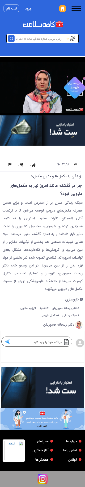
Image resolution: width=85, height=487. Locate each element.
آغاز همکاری (41, 450)
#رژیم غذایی (28, 308)
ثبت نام (11, 8)
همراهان (43, 441)
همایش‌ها (42, 459)
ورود (28, 8)
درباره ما (71, 441)
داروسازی (72, 299)
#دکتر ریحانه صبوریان (66, 308)
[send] (7, 341)
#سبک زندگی (71, 315)
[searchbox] (39, 38)
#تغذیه (44, 308)
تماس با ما (70, 450)
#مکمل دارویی (50, 315)
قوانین (72, 459)
